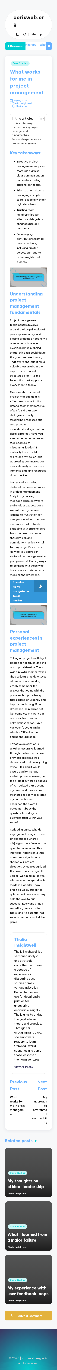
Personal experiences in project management (26, 141)
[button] (23, 1066)
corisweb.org (28, 20)
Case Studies (20, 63)
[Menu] (16, 38)
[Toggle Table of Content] (40, 118)
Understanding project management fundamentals (26, 131)
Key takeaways (25, 123)
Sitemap (36, 34)
